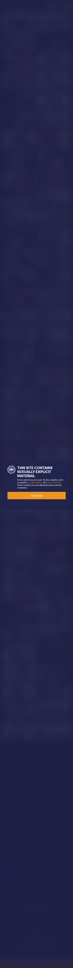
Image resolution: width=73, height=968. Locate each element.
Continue (36, 495)
